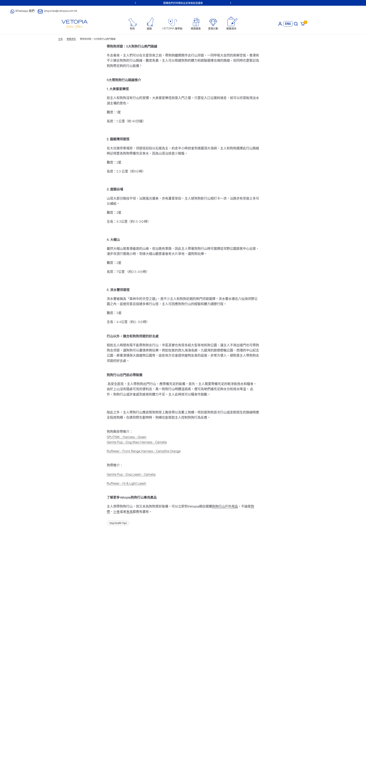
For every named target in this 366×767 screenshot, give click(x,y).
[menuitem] (132, 24)
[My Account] (280, 24)
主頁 (60, 39)
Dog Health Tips (118, 523)
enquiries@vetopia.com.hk (60, 10)
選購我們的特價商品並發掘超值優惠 (183, 2)
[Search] (296, 24)
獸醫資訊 (71, 39)
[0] (302, 24)
